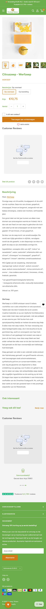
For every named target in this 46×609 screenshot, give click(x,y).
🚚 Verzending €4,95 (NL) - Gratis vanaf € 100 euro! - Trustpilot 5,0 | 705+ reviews (23, 3)
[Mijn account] (37, 10)
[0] (42, 10)
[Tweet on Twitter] (38, 181)
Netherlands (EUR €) (10, 568)
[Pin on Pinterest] (33, 181)
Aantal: (5, 106)
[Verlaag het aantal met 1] (11, 106)
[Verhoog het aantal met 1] (23, 106)
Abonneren (10, 558)
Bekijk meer (39, 408)
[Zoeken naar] (33, 10)
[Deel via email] (42, 181)
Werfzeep (6, 80)
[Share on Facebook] (29, 181)
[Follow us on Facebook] (3, 579)
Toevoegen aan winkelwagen (23, 119)
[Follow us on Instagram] (8, 579)
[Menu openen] (3, 11)
